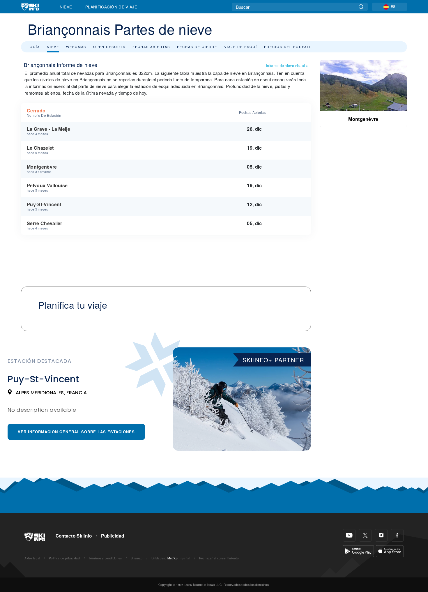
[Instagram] (381, 535)
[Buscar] (361, 7)
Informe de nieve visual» (287, 65)
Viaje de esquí (240, 46)
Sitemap (136, 558)
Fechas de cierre (197, 46)
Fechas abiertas (151, 46)
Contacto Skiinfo (74, 536)
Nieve (66, 7)
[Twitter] (365, 535)
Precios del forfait (287, 46)
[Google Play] (358, 550)
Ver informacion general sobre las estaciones (76, 431)
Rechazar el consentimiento (219, 558)
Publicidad (112, 536)
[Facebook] (397, 535)
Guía (35, 46)
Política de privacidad (64, 558)
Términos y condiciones (105, 558)
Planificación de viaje (111, 7)
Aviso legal (32, 558)
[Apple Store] (390, 550)
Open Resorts (109, 46)
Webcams (76, 46)
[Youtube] (349, 535)
